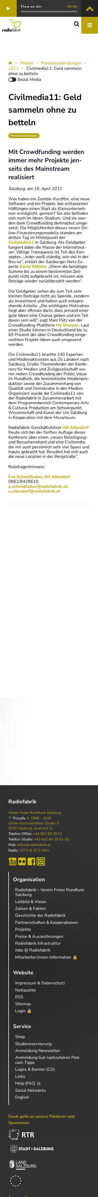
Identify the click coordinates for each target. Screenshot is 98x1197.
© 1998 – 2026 (39, 818)
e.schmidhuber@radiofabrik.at (37, 486)
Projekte (23, 929)
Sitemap (23, 1004)
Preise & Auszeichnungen (39, 936)
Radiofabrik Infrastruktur (38, 943)
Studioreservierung (33, 1044)
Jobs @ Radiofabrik (32, 950)
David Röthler (33, 266)
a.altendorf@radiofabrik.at (34, 491)
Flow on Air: (31, 6)
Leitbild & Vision (30, 902)
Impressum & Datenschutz (40, 983)
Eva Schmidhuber (25, 477)
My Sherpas (67, 325)
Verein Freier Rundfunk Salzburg (34, 812)
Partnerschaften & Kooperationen (46, 922)
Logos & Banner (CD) (35, 1069)
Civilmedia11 (21, 242)
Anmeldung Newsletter (37, 1051)
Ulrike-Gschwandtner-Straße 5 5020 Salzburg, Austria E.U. (33, 825)
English (22, 1097)
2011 (13, 68)
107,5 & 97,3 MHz (34, 850)
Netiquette (25, 990)
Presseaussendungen (61, 63)
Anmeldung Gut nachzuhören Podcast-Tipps (47, 1060)
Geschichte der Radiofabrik (40, 915)
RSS (19, 997)
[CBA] (12, 861)
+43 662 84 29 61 (47, 834)
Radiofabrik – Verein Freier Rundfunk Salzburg (49, 892)
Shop (20, 1037)
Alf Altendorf (76, 427)
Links (20, 1076)
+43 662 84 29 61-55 (51, 839)
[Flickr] (22, 861)
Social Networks (30, 1090)
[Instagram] (41, 861)
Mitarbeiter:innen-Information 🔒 (46, 957)
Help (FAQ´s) (28, 1083)
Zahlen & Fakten (30, 908)
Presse (26, 63)
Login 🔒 (23, 1011)
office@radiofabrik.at (33, 845)
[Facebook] (31, 861)
